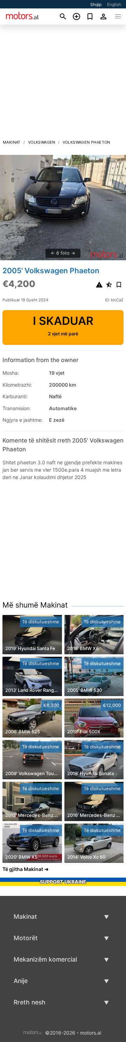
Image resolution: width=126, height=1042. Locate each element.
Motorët (26, 938)
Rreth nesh (30, 1002)
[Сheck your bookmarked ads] (90, 16)
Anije (21, 980)
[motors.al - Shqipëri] (33, 1032)
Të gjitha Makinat (22, 869)
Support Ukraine (63, 882)
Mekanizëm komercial (45, 959)
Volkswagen (41, 142)
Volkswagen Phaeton (86, 142)
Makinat (12, 142)
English (114, 4)
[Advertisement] (63, 84)
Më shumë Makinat (35, 605)
